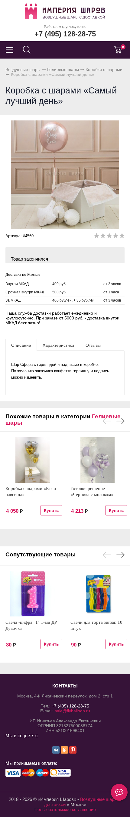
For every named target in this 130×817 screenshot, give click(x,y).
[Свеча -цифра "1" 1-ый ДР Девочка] (32, 593)
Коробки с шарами (104, 69)
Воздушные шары (23, 69)
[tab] (21, 345)
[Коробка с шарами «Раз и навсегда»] (32, 460)
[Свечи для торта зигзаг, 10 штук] (97, 593)
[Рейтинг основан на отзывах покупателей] (109, 236)
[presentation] (21, 345)
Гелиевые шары (63, 69)
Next (120, 421)
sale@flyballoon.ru (72, 710)
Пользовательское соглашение (65, 809)
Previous (107, 421)
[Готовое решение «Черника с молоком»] (97, 460)
